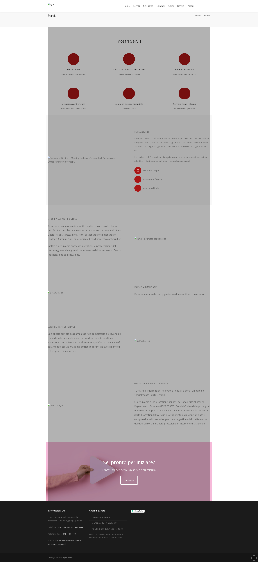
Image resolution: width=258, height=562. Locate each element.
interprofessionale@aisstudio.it (68, 540)
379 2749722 (63, 527)
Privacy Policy (139, 511)
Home (198, 15)
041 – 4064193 (69, 534)
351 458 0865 (77, 527)
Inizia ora (129, 480)
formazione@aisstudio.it (58, 544)
